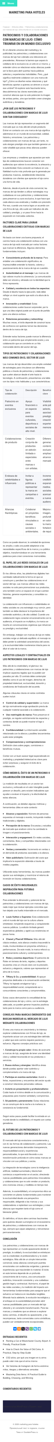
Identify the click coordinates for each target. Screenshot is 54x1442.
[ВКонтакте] (15, 1329)
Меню (10, 3)
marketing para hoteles (27, 12)
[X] (23, 1329)
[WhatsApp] (31, 1329)
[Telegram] (39, 1329)
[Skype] (35, 1329)
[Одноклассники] (19, 1329)
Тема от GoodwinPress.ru (27, 1432)
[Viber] (27, 1329)
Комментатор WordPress (15, 1406)
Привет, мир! (35, 1406)
